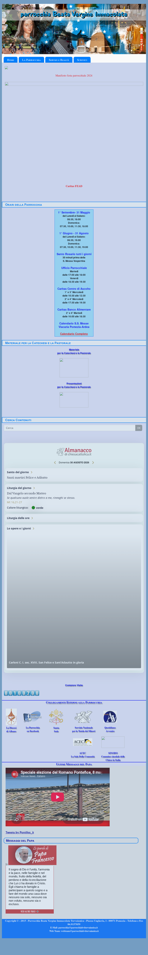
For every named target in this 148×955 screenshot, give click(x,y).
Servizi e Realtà (59, 60)
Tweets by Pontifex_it (20, 832)
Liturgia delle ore (74, 518)
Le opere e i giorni (74, 597)
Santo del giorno (74, 475)
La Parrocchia (31, 60)
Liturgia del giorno (74, 498)
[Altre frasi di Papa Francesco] (30, 912)
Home (10, 60)
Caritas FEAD (74, 186)
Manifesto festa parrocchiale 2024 (74, 75)
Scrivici (82, 60)
